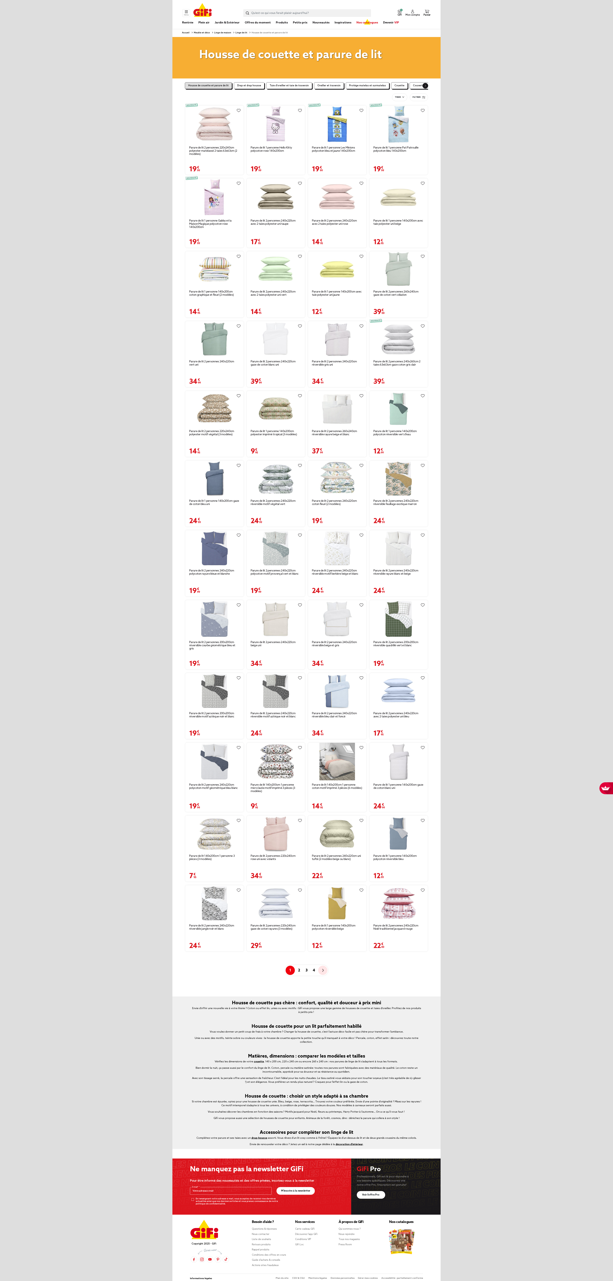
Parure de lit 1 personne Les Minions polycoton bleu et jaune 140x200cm (333, 149)
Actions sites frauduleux (265, 1265)
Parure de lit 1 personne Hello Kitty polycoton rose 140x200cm (271, 149)
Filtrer (416, 97)
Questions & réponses (264, 1229)
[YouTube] (210, 1259)
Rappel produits (260, 1249)
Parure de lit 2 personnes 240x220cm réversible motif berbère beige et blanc (335, 572)
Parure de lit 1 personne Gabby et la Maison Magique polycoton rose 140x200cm (210, 224)
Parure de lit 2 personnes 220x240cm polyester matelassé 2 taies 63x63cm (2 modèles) (213, 151)
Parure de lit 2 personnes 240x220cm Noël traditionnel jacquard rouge (395, 927)
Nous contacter (260, 1234)
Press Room (345, 1244)
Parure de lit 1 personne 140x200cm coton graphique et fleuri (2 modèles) (211, 293)
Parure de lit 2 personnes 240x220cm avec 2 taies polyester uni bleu (395, 715)
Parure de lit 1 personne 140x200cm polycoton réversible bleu (395, 857)
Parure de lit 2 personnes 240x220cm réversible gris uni (334, 363)
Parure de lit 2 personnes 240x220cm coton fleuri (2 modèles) (334, 502)
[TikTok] (226, 1259)
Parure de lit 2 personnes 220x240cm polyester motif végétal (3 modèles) (211, 433)
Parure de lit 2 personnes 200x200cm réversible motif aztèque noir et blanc (211, 715)
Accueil (185, 33)
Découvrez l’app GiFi (306, 1234)
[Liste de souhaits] (238, 110)
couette (259, 1061)
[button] (399, 13)
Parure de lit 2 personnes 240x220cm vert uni (211, 363)
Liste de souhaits (261, 1239)
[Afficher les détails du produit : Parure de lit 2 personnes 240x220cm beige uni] (276, 619)
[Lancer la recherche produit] (247, 13)
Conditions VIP (303, 1239)
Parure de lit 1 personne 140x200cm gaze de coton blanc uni (398, 786)
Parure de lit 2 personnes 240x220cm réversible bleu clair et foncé (334, 715)
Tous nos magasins (349, 1239)
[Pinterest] (218, 1259)
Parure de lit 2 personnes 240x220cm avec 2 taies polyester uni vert (273, 293)
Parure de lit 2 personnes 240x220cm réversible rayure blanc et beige (395, 572)
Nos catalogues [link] (367, 22)
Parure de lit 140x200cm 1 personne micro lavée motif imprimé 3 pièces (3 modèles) (273, 788)
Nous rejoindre (347, 1234)
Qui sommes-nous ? (350, 1229)
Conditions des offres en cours (269, 1255)
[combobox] (307, 13)
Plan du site (282, 1278)
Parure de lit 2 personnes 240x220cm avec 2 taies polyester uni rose (334, 222)
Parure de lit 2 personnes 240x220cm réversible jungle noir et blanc (211, 927)
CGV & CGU (298, 1278)
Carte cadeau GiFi (305, 1229)
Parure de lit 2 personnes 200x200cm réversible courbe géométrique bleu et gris (212, 645)
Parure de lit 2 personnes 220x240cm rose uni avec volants (273, 857)
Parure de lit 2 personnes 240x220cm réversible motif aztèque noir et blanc (273, 715)
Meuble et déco (201, 33)
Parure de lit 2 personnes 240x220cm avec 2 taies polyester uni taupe (273, 222)
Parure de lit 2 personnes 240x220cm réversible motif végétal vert (273, 502)
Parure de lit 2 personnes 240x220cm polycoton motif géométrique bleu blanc (213, 786)
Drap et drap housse (249, 85)
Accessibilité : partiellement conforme (402, 1278)
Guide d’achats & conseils (266, 1260)
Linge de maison (222, 33)
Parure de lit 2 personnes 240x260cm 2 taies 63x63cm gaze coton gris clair (396, 363)
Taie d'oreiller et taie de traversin (289, 85)
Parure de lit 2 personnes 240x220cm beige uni (273, 644)
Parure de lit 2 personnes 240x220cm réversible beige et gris (334, 644)
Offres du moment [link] (258, 22)
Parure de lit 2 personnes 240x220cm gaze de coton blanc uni (273, 363)
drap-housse (259, 1138)
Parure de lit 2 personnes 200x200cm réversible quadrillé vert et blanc (395, 644)
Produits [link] (282, 22)
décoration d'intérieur (349, 1144)
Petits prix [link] (300, 22)
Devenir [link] (391, 22)
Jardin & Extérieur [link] (227, 22)
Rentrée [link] (187, 22)
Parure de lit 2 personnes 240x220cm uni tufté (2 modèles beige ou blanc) (336, 857)
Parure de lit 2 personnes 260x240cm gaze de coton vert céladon (396, 293)
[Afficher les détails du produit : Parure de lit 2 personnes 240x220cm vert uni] (214, 339)
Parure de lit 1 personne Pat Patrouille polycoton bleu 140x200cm (396, 149)
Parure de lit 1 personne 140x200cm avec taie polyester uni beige (398, 222)
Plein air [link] (204, 22)
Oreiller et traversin (329, 85)
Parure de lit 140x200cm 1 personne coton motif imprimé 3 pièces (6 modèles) (337, 786)
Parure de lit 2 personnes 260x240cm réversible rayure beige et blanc (334, 433)
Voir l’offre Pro (371, 1194)
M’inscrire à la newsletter (295, 1190)
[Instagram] (202, 1259)
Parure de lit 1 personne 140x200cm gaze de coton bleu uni (214, 502)
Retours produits (261, 1244)
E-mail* (195, 1187)
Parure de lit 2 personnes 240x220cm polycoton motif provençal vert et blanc (275, 572)
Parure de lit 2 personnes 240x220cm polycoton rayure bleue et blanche (211, 572)
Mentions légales (317, 1278)
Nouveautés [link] (321, 22)
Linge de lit (241, 33)
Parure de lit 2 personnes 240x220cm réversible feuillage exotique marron (395, 502)
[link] (281, 27)
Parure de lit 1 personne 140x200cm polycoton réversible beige (333, 927)
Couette (399, 85)
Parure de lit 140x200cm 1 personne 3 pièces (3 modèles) (212, 857)
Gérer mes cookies (368, 1278)
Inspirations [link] (343, 22)
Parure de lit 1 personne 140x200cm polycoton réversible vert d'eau (395, 433)
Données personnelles (343, 1278)
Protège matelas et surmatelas (367, 85)
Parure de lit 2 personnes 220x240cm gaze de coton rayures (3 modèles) (273, 927)
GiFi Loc (299, 1244)
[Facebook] (194, 1259)
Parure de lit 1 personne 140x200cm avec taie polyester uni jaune (337, 293)
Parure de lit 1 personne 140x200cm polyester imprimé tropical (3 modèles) (274, 433)
